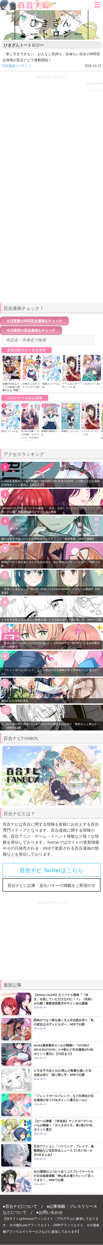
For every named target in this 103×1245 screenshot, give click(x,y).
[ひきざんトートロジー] (51, 25)
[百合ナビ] (28, 2)
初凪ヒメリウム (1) (9, 431)
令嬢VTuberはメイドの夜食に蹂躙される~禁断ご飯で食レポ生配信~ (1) (11, 390)
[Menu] (97, 6)
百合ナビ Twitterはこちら (52, 870)
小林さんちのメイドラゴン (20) (31, 385)
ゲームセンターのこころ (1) (71, 385)
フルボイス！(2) (91, 383)
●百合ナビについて (20, 1206)
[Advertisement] (52, 264)
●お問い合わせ (49, 1212)
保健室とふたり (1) (69, 431)
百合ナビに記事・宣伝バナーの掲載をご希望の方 (52, 885)
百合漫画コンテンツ (16, 66)
